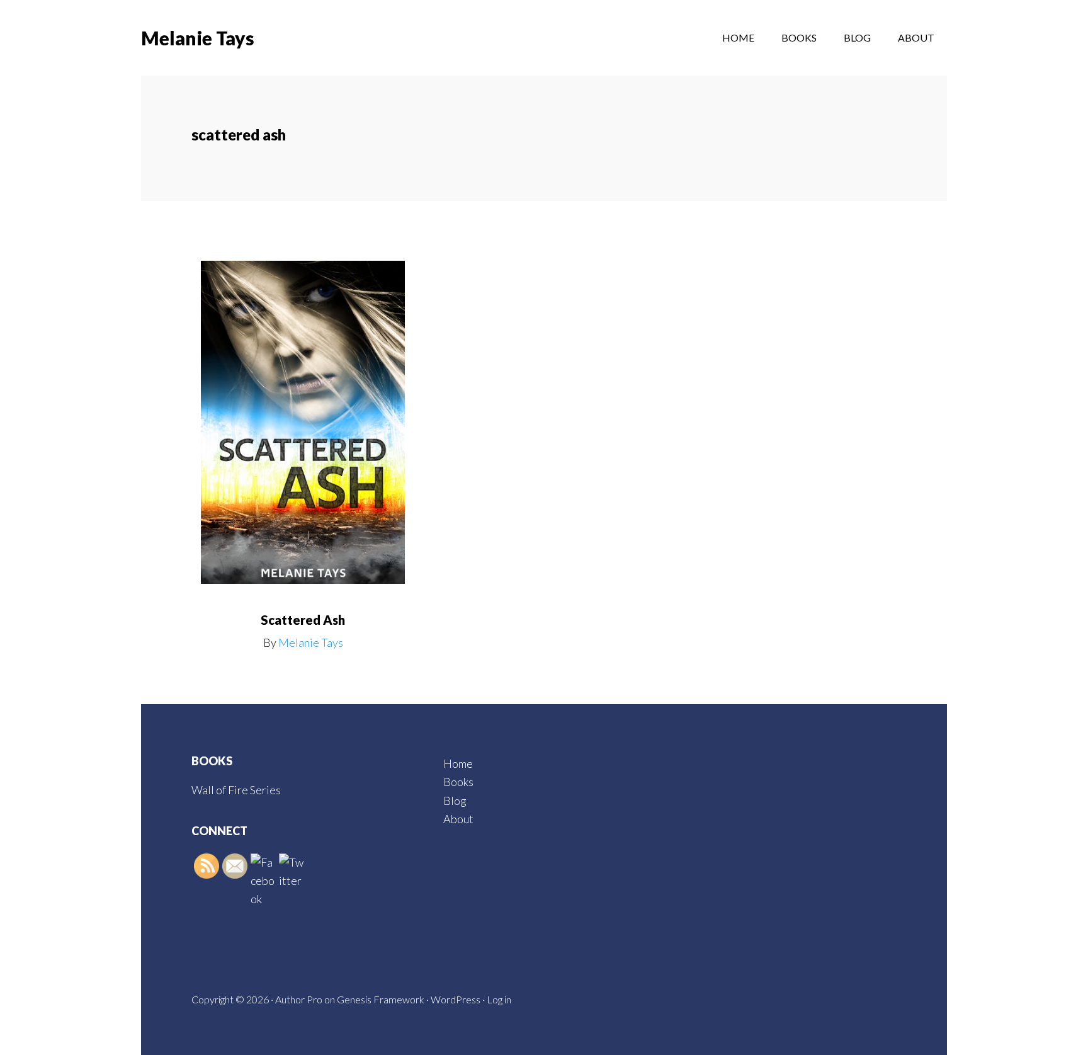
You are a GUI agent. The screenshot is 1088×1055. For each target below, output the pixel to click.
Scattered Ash (303, 619)
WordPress (455, 999)
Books (458, 782)
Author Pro (298, 999)
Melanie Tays (197, 37)
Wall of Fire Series (236, 790)
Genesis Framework (380, 999)
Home (458, 763)
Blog (455, 800)
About (458, 819)
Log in (499, 999)
